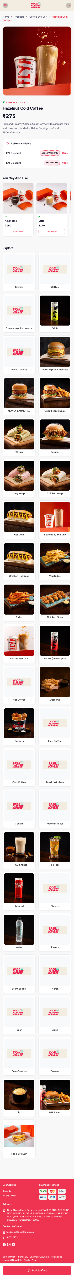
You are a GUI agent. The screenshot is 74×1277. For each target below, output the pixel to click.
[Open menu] (5, 5)
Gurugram (44, 1256)
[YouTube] (13, 1245)
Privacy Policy (9, 1195)
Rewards (7, 1191)
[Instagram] (8, 1245)
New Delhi (17, 1260)
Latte (41, 220)
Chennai (34, 1256)
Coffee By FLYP (38, 16)
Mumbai (7, 1260)
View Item (18, 231)
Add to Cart (39, 1270)
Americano (11, 220)
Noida (27, 1260)
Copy (65, 153)
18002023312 (13, 1237)
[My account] (68, 5)
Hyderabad (56, 1256)
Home (6, 16)
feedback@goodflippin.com (20, 1232)
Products (19, 16)
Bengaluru (23, 1256)
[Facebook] (4, 1245)
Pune (33, 1260)
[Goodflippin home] (37, 5)
